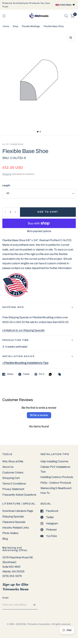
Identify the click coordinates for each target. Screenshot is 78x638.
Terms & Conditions (14, 483)
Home (6, 26)
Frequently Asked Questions (19, 494)
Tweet (26, 374)
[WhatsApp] (51, 374)
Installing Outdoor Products (56, 477)
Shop (15, 26)
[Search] (66, 16)
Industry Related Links (15, 527)
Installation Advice (18, 356)
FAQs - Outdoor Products (55, 482)
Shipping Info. (13, 307)
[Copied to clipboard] (60, 374)
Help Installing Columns (54, 461)
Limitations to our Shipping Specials (23, 330)
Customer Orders (12, 472)
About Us (8, 466)
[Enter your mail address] (34, 604)
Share (10, 374)
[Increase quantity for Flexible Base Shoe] (15, 212)
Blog (5, 538)
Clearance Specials (13, 522)
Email (5, 598)
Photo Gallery (10, 533)
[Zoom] (70, 37)
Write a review (39, 415)
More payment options (39, 231)
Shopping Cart (11, 477)
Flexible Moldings (31, 26)
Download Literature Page (17, 510)
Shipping (6, 174)
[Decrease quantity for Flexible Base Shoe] (5, 212)
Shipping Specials (13, 516)
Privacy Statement (13, 489)
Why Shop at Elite (12, 461)
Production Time (15, 340)
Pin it (41, 374)
